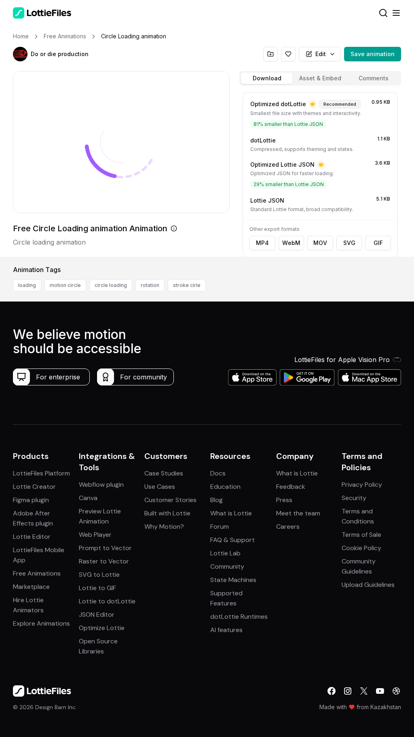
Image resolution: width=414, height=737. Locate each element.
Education (225, 486)
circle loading (111, 285)
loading (27, 285)
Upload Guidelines (368, 584)
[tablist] (320, 78)
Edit (320, 53)
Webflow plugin (101, 484)
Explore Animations (41, 623)
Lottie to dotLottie (107, 601)
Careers (288, 526)
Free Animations (37, 573)
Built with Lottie (167, 513)
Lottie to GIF (97, 588)
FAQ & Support (232, 540)
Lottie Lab (225, 553)
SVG (349, 242)
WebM (291, 242)
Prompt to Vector (105, 548)
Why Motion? (164, 526)
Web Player (95, 534)
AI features (226, 630)
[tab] (267, 78)
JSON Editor (96, 614)
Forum (219, 526)
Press (284, 500)
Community (227, 566)
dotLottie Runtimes (239, 616)
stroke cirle (187, 285)
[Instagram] (348, 691)
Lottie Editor (32, 536)
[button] (20, 54)
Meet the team (298, 513)
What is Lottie (231, 513)
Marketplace (31, 586)
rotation (150, 285)
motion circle (65, 285)
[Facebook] (331, 691)
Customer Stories (170, 500)
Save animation (373, 53)
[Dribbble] (396, 691)
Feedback (290, 486)
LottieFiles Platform (41, 473)
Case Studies (163, 473)
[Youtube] (380, 691)
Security (354, 498)
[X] (364, 691)
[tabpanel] (320, 173)
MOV (320, 242)
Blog (216, 500)
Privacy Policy (362, 484)
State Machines (233, 580)
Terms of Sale (361, 534)
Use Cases (159, 486)
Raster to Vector (104, 561)
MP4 (262, 242)
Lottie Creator (34, 486)
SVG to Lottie (99, 574)
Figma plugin (31, 500)
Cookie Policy (361, 548)
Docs (218, 473)
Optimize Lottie (102, 628)
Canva (88, 498)
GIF (378, 242)
